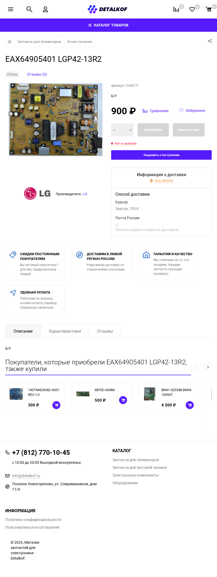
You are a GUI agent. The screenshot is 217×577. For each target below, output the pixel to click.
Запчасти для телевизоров (39, 41)
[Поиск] (29, 9)
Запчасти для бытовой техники (139, 467)
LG (85, 193)
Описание (23, 331)
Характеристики (65, 331)
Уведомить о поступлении (161, 155)
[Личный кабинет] (45, 9)
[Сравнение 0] (176, 9)
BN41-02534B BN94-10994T (176, 392)
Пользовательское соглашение (32, 527)
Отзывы (105, 331)
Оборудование (125, 483)
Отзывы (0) (37, 74)
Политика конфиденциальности (33, 519)
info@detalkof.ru (26, 475)
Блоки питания (79, 41)
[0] (208, 9)
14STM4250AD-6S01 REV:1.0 (44, 392)
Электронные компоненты (135, 475)
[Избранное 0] (192, 9)
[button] (208, 367)
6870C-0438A (105, 389)
